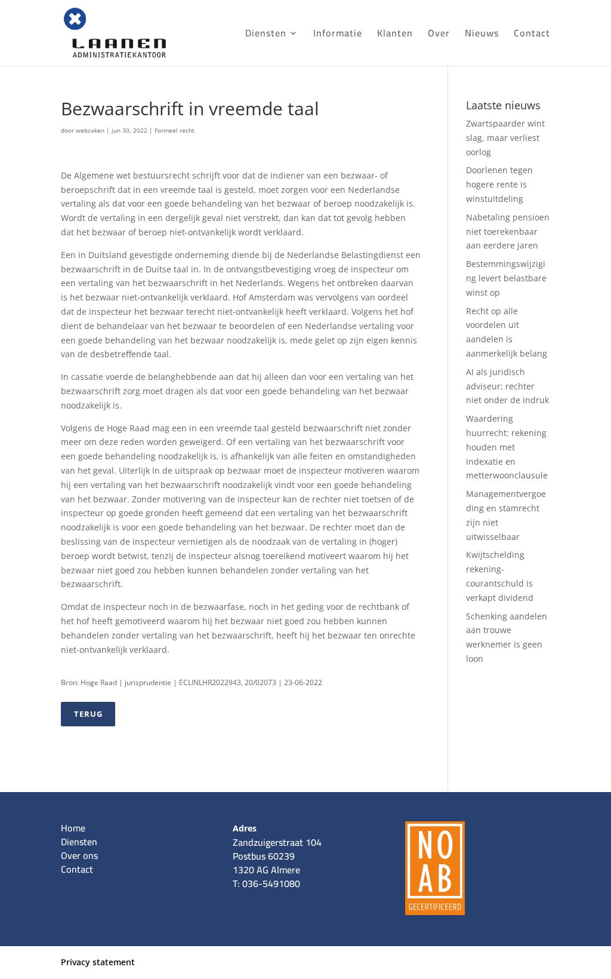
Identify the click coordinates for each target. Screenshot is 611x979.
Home (73, 828)
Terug (88, 713)
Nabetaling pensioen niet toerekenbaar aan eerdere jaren (508, 231)
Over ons (79, 855)
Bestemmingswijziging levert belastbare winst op (506, 278)
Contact (532, 35)
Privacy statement (98, 962)
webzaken (90, 130)
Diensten (265, 35)
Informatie (337, 35)
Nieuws (482, 35)
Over (439, 35)
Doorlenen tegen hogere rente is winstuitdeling (499, 184)
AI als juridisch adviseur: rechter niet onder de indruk (507, 386)
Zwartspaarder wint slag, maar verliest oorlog (505, 138)
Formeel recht (175, 130)
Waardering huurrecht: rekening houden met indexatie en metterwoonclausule (507, 447)
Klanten (395, 35)
